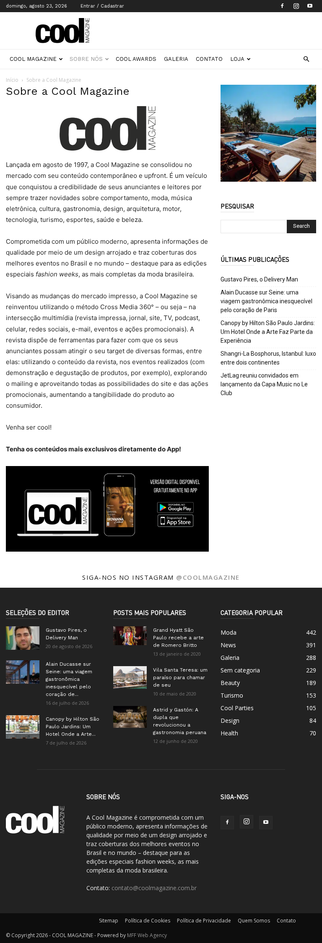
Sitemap (108, 920)
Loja (237, 59)
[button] (306, 59)
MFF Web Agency (147, 935)
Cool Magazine (33, 59)
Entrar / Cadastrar (102, 6)
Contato (209, 59)
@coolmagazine (208, 577)
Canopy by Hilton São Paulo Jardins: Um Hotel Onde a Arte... (72, 726)
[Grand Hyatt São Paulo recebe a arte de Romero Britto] (130, 635)
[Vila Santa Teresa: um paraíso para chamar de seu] (130, 677)
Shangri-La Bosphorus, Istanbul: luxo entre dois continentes (268, 358)
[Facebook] (282, 6)
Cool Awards (136, 59)
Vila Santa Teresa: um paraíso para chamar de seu (180, 677)
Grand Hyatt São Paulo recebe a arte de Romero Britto (178, 637)
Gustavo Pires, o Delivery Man (259, 279)
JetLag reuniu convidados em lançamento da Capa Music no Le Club (264, 384)
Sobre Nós (86, 59)
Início (12, 79)
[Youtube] (310, 6)
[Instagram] (296, 6)
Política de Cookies (147, 920)
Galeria (176, 59)
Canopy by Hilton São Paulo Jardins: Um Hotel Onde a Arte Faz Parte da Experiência (268, 332)
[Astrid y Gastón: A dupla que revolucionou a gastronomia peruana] (130, 717)
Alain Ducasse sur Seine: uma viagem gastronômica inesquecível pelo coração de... (69, 679)
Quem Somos (254, 920)
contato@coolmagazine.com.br (154, 888)
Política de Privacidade (204, 920)
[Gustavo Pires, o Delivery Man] (22, 638)
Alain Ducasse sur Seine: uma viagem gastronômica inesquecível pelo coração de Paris (266, 301)
